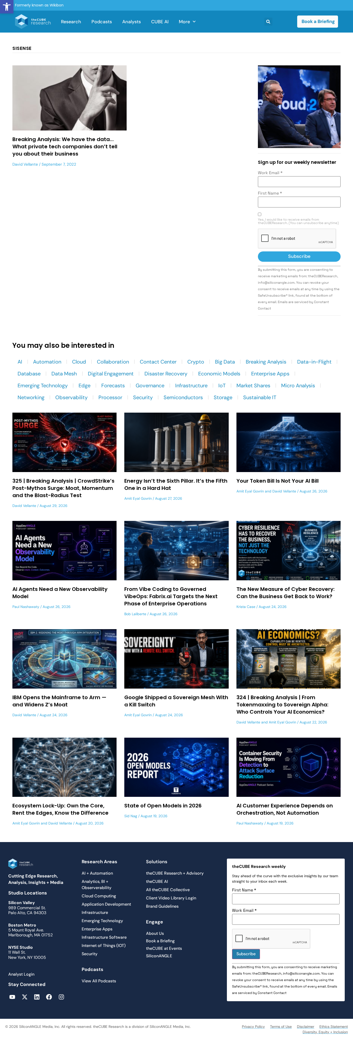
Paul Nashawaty (25, 606)
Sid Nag (130, 816)
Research (71, 22)
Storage (223, 397)
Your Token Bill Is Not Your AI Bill (277, 480)
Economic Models (219, 373)
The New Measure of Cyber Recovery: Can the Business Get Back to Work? (285, 592)
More (184, 22)
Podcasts (101, 22)
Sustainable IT (259, 397)
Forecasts (113, 385)
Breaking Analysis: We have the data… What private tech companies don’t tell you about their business (64, 146)
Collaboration (113, 361)
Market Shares (253, 385)
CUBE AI (159, 22)
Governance (150, 385)
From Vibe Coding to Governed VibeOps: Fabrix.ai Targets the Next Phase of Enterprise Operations (171, 596)
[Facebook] (49, 997)
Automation (47, 361)
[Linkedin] (37, 997)
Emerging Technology (43, 385)
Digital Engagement (111, 373)
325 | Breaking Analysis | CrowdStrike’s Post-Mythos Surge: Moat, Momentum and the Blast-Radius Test (63, 488)
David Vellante (25, 164)
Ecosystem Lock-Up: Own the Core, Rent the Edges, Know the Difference (60, 809)
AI (20, 361)
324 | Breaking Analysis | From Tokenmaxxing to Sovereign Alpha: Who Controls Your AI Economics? (282, 704)
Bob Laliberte (135, 614)
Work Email (270, 173)
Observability (71, 397)
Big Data (225, 361)
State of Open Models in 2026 (163, 805)
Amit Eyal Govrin (138, 498)
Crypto (195, 361)
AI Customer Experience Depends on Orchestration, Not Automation (284, 809)
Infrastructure (191, 385)
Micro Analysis (298, 385)
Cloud (79, 361)
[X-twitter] (24, 997)
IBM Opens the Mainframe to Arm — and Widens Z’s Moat (59, 701)
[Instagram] (61, 997)
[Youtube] (12, 997)
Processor (110, 397)
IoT (222, 385)
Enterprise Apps (270, 373)
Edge (84, 385)
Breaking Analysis (266, 361)
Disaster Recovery (165, 373)
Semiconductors (183, 397)
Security (143, 397)
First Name (270, 193)
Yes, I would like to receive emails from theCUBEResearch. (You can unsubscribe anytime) (298, 221)
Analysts (131, 22)
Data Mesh (64, 373)
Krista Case (245, 606)
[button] (6, 6)
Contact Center (158, 361)
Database (29, 373)
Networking (31, 397)
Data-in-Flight (314, 361)
